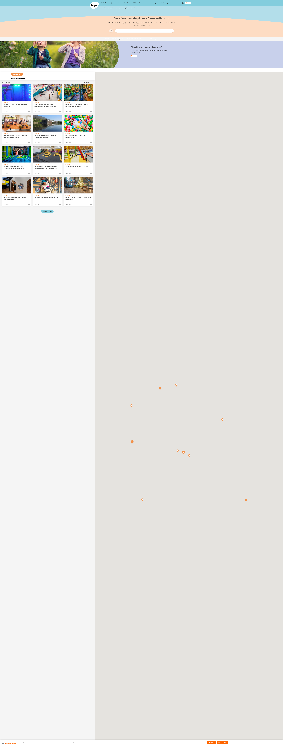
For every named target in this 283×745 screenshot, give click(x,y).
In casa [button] (21, 78)
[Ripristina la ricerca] (171, 30)
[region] (141, 742)
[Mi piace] (29, 112)
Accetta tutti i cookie (222, 742)
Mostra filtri (18, 74)
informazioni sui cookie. (11, 743)
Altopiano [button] (14, 78)
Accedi (189, 2)
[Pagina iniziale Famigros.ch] (94, 5)
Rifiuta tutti (211, 742)
